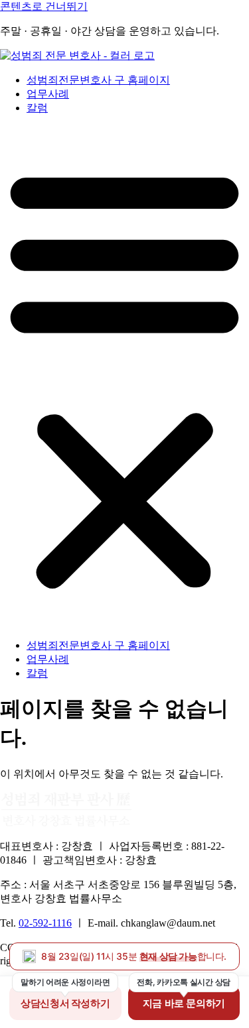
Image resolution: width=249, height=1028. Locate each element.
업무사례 (48, 93)
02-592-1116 (45, 923)
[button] (124, 377)
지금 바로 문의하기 (184, 1003)
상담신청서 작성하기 (65, 1003)
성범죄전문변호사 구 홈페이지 (98, 80)
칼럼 (37, 107)
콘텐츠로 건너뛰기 (44, 6)
